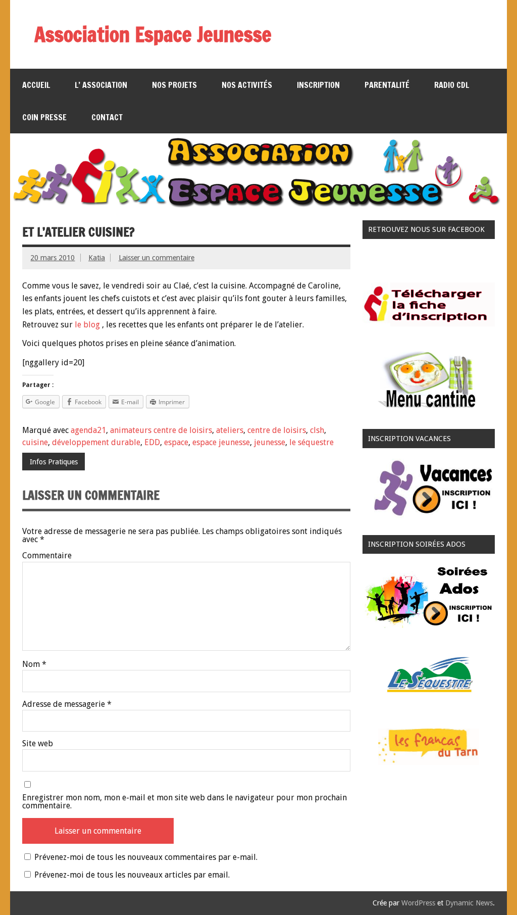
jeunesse (269, 442)
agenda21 (88, 430)
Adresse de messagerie (67, 704)
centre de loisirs (276, 430)
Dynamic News (469, 903)
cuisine (35, 442)
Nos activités (247, 84)
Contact (107, 117)
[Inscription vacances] (429, 518)
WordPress (418, 903)
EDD (152, 442)
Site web (37, 744)
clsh (317, 430)
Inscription (318, 84)
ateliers (229, 430)
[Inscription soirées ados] (429, 625)
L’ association (101, 84)
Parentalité (387, 84)
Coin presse (44, 117)
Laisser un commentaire (156, 258)
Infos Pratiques (54, 462)
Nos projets (174, 84)
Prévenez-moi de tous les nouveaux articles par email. (132, 875)
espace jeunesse (221, 442)
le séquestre (311, 442)
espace (176, 442)
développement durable (96, 442)
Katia (96, 258)
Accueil (36, 84)
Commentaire (47, 556)
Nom (34, 664)
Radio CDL (451, 84)
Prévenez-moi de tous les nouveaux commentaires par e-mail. (145, 857)
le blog (87, 324)
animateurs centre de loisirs (161, 430)
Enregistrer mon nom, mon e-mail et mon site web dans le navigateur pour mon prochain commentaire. (184, 802)
